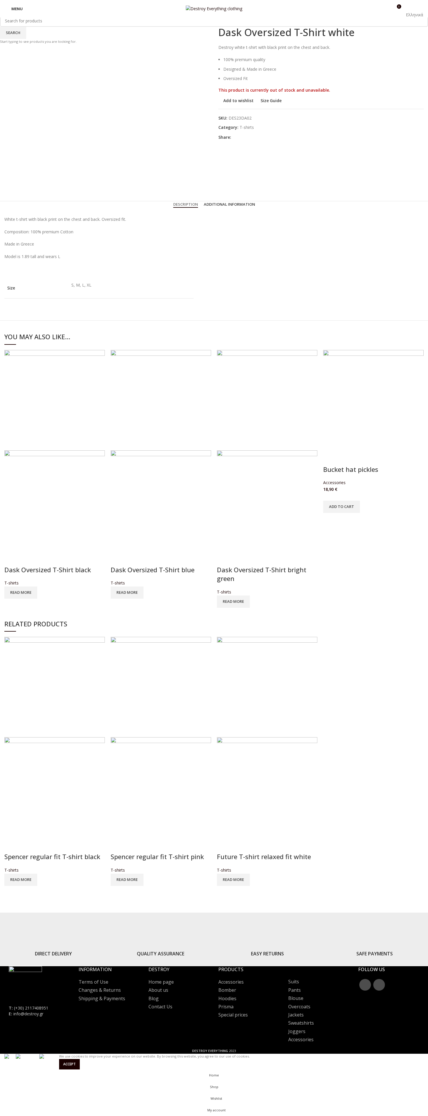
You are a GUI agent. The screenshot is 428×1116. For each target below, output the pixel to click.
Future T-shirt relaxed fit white (264, 856)
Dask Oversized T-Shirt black (47, 569)
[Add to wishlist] (27, 558)
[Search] (378, 9)
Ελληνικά (414, 14)
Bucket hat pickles (350, 469)
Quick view (11, 558)
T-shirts (11, 583)
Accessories (334, 482)
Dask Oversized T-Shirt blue (152, 569)
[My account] (386, 9)
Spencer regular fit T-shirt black (52, 856)
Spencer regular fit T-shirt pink (157, 856)
